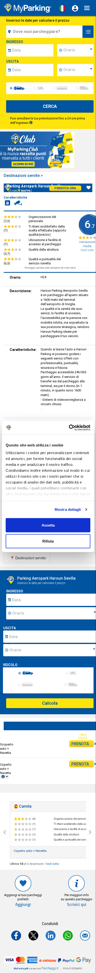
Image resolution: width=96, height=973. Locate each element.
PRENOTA (80, 744)
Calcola (50, 703)
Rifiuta (48, 541)
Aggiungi (23, 904)
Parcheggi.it (49, 968)
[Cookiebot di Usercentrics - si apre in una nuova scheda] (69, 428)
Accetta (48, 525)
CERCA (50, 106)
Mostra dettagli (68, 509)
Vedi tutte (52, 864)
